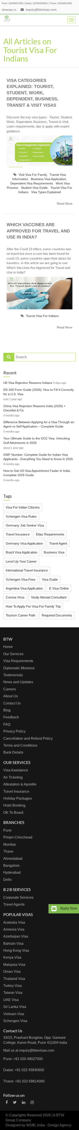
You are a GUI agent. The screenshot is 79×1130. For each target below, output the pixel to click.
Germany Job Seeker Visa (25, 525)
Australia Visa (14, 922)
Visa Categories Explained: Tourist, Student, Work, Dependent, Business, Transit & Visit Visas (32, 93)
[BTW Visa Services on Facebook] (6, 1102)
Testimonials (13, 675)
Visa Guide (50, 579)
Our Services (13, 654)
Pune (7, 830)
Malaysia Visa (14, 964)
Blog (7, 710)
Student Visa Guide (34, 187)
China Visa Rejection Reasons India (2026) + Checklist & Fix (34, 408)
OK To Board (13, 812)
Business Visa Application (48, 179)
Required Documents (57, 615)
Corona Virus (15, 597)
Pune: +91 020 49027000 (23, 1059)
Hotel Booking (14, 805)
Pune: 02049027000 (12, 3)
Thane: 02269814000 (60, 3)
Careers (9, 689)
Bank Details (13, 752)
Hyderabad (12, 872)
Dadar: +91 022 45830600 (23, 1070)
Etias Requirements (50, 534)
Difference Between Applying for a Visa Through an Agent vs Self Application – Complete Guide (38, 424)
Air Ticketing (13, 777)
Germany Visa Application (24, 543)
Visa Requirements (18, 661)
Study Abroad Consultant (48, 597)
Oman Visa (12, 971)
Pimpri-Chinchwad (17, 837)
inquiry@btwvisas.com (41, 9)
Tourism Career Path (20, 615)
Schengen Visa (15, 1021)
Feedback (11, 717)
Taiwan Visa (12, 992)
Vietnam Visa (13, 1014)
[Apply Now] (53, 908)
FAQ (6, 724)
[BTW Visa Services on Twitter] (15, 1102)
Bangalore (11, 865)
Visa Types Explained (46, 192)
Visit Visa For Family (33, 174)
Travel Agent (58, 543)
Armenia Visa (13, 929)
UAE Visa (11, 1000)
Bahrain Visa (13, 943)
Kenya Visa (12, 957)
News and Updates (18, 682)
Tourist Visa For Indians (42, 316)
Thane (8, 851)
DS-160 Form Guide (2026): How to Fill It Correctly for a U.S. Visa (38, 392)
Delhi (7, 879)
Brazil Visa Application (21, 552)
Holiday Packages (17, 798)
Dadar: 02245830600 (36, 3)
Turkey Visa (12, 986)
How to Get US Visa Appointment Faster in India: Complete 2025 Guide (37, 473)
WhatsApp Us (9, 9)
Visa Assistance (15, 770)
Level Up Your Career (21, 561)
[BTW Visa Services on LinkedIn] (23, 1102)
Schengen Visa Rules (21, 516)
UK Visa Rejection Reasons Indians (27, 382)
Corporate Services (18, 897)
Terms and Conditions (20, 745)
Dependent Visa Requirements (31, 183)
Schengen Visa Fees (21, 579)
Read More (64, 203)
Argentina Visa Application (24, 588)
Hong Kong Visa (16, 950)
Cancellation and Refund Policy (28, 738)
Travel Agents (14, 904)
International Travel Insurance (27, 570)
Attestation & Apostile (19, 784)
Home (8, 647)
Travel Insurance (18, 534)
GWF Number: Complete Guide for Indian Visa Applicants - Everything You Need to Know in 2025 (38, 457)
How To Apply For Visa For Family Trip (33, 606)
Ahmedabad (12, 858)
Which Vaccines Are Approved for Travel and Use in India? (38, 230)
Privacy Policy (14, 731)
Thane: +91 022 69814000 (24, 1081)
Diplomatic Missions (19, 668)
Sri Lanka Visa (14, 1007)
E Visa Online (59, 588)
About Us (10, 696)
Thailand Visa (14, 979)
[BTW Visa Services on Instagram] (32, 1102)
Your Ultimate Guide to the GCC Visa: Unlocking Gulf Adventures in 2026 (36, 440)
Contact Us (12, 703)
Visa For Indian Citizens (23, 507)
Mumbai (9, 844)
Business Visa (54, 552)
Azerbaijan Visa (15, 936)
